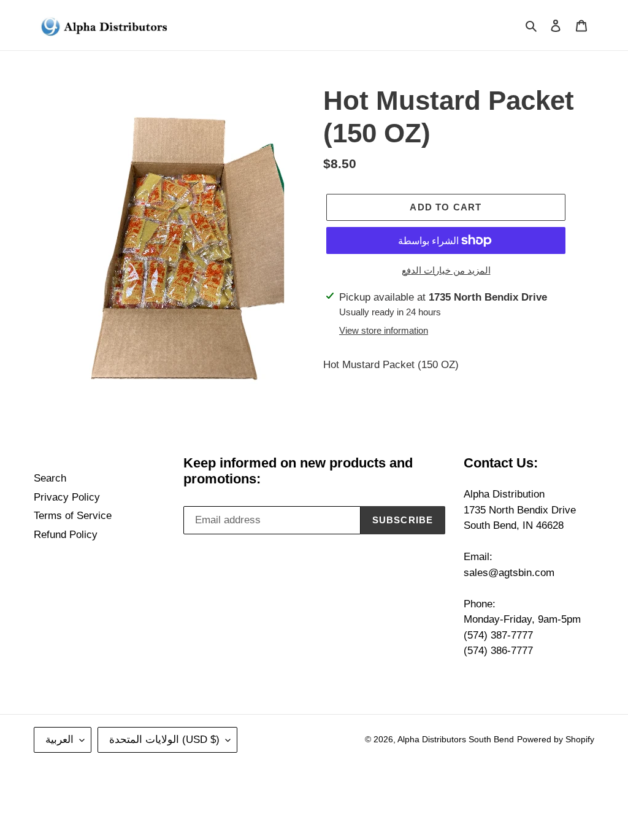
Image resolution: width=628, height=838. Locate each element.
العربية (59, 739)
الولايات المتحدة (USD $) (164, 739)
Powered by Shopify (555, 739)
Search (50, 478)
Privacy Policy (67, 497)
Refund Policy (66, 534)
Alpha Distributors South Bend (455, 739)
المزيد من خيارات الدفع (446, 270)
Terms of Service (73, 515)
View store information (383, 330)
